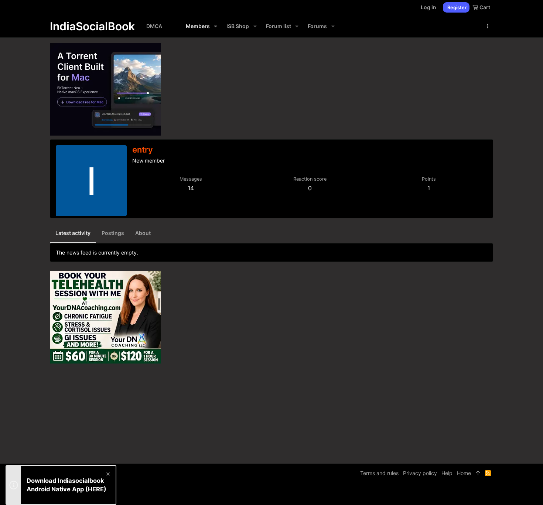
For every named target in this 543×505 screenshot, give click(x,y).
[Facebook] (456, 493)
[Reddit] (478, 493)
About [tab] (143, 233)
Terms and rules (379, 473)
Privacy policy (420, 473)
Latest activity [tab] (72, 233)
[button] (216, 26)
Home (464, 473)
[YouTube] (489, 493)
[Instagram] (467, 493)
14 (191, 188)
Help (446, 473)
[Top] (478, 473)
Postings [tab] (113, 233)
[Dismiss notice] (107, 474)
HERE (96, 489)
